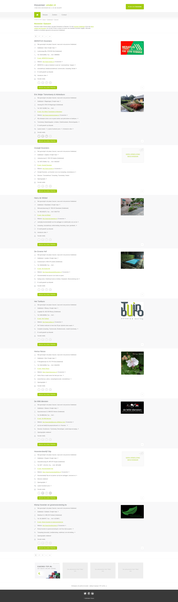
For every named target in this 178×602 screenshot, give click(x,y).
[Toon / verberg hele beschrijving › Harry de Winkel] (66, 222)
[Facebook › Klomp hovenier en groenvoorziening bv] (42, 543)
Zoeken (54, 15)
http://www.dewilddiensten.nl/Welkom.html (54, 422)
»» (49, 36)
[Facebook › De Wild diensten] (42, 439)
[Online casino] (49, 571)
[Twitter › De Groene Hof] (38, 289)
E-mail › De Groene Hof (43, 268)
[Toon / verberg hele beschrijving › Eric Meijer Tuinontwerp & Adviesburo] (66, 119)
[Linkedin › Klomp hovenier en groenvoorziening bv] (46, 543)
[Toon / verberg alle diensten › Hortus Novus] (66, 379)
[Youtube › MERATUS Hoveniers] (50, 82)
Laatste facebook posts (55, 129)
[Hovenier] (37, 15)
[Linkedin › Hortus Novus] (46, 389)
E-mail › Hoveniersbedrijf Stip (45, 468)
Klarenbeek (48, 204)
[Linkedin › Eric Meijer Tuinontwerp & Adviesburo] (46, 136)
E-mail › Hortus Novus (43, 368)
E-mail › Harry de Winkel (44, 215)
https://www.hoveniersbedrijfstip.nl (52, 472)
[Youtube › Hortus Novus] (50, 389)
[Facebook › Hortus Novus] (42, 389)
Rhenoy (47, 308)
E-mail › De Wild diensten (44, 418)
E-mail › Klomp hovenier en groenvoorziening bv (50, 522)
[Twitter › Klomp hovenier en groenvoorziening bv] (38, 543)
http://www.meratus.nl (48, 61)
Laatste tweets (42, 129)
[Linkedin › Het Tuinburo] (46, 339)
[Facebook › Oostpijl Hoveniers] (42, 186)
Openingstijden (42, 179)
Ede (46, 47)
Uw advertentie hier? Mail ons (75, 570)
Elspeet (47, 458)
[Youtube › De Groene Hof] (50, 289)
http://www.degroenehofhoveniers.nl (52, 272)
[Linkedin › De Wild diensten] (46, 439)
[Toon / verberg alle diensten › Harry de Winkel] (66, 226)
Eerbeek (47, 511)
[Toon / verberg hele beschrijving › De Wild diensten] (66, 425)
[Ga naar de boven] (142, 87)
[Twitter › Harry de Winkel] (38, 239)
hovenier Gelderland (79, 26)
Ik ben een (135, 6)
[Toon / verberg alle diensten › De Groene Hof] (66, 279)
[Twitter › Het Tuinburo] (38, 339)
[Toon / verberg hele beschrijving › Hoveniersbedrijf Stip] (66, 475)
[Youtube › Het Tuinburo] (50, 339)
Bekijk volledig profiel (47, 87)
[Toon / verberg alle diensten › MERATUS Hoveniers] (66, 69)
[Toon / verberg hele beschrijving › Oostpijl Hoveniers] (66, 172)
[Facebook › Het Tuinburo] (42, 339)
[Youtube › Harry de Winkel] (50, 239)
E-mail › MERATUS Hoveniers (45, 58)
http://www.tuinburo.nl (48, 322)
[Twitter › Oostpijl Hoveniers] (38, 186)
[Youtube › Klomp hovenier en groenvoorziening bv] (50, 543)
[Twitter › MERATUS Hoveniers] (38, 82)
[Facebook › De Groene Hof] (42, 289)
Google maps (52, 47)
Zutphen (47, 154)
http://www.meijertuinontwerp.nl (51, 115)
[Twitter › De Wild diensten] (38, 439)
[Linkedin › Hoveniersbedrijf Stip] (46, 493)
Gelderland (40, 47)
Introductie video (42, 75)
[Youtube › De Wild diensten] (50, 439)
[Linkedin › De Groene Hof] (46, 289)
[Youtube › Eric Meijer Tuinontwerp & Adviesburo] (50, 136)
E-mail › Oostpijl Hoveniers (44, 165)
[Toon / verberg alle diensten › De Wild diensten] (66, 429)
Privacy (92, 598)
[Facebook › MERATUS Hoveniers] (42, 82)
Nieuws (45, 15)
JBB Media (87, 598)
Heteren (47, 408)
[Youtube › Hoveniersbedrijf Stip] (50, 493)
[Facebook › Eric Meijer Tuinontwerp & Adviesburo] (42, 136)
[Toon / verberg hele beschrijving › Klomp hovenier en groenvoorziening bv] (66, 529)
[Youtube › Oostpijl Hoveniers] (50, 186)
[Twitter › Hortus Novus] (38, 389)
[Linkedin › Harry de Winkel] (46, 239)
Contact (64, 15)
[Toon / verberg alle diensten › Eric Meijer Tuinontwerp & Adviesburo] (66, 122)
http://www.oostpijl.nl (48, 168)
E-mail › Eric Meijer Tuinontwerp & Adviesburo (49, 111)
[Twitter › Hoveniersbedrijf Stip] (38, 493)
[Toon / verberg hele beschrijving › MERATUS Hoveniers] (66, 65)
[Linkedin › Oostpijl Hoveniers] (46, 186)
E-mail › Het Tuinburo (43, 318)
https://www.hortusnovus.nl (50, 372)
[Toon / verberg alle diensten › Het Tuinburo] (66, 329)
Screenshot (59, 61)
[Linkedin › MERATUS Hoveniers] (46, 82)
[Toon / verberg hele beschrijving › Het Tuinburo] (66, 325)
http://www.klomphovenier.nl (50, 525)
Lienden (47, 258)
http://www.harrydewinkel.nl (50, 218)
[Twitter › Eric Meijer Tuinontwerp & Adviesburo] (38, 136)
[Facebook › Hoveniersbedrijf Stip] (42, 493)
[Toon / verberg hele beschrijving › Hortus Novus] (66, 375)
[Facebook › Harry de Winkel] (42, 239)
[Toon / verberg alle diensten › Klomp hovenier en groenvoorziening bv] (66, 532)
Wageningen (48, 101)
